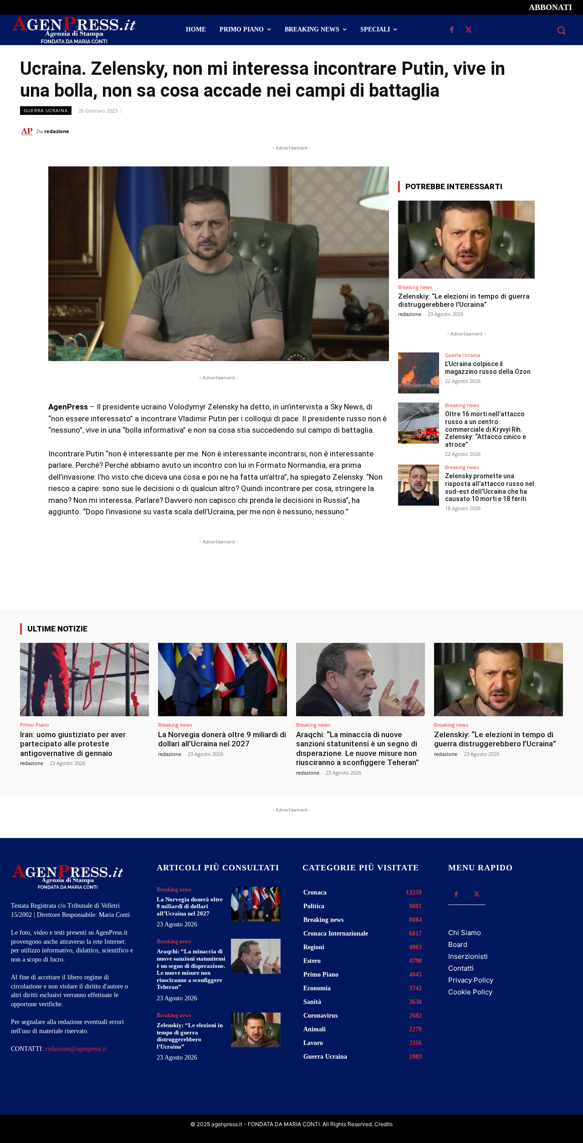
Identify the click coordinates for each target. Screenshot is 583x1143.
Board (457, 944)
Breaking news (415, 287)
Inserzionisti (468, 956)
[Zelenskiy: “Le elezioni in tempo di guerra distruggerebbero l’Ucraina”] (466, 240)
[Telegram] (554, 131)
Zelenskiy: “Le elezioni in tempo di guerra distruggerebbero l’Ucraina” (464, 300)
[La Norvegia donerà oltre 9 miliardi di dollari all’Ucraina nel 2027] (222, 679)
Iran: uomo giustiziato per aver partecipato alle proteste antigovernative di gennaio (73, 744)
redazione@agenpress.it (76, 1048)
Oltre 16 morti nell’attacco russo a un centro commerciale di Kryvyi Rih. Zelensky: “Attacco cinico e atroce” (485, 429)
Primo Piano (34, 724)
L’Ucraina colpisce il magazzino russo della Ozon (488, 367)
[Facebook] (451, 30)
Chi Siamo (464, 932)
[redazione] (28, 131)
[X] (468, 30)
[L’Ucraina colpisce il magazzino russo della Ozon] (418, 372)
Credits (383, 1124)
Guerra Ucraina (46, 110)
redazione (56, 131)
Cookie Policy (470, 992)
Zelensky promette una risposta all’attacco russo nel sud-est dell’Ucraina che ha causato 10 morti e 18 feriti (489, 487)
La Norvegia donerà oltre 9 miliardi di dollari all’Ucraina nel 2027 (222, 739)
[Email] (533, 131)
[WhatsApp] (512, 131)
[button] (561, 30)
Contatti (461, 968)
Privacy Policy (470, 980)
